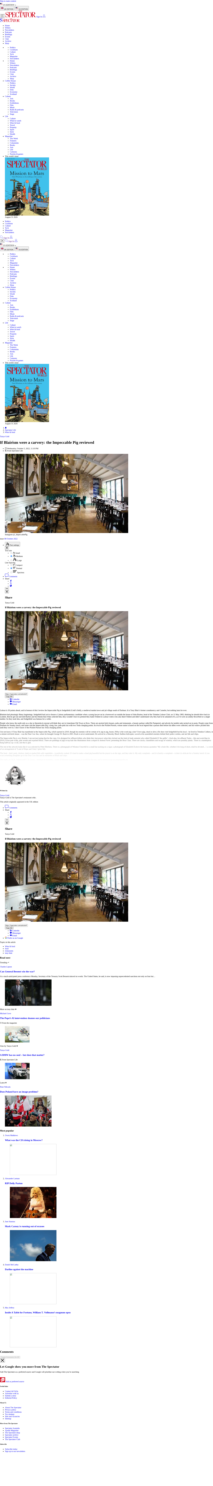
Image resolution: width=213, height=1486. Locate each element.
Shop (7, 43)
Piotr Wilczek (5, 1087)
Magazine (14, 56)
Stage (12, 114)
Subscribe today (11, 1449)
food (7, 949)
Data (12, 90)
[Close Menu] (2, 241)
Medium (19, 556)
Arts (11, 99)
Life (6, 116)
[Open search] (1, 238)
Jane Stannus (10, 1221)
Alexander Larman (12, 1178)
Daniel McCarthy (11, 1265)
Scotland (13, 94)
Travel (12, 125)
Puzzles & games (16, 154)
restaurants (9, 951)
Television (14, 112)
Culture (13, 52)
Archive (8, 41)
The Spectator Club (12, 1439)
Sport (12, 130)
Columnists (14, 143)
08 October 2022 (11, 539)
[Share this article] (7, 588)
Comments (12, 576)
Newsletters (9, 30)
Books (12, 101)
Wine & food (15, 123)
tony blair (8, 953)
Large (19, 560)
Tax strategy (9, 1414)
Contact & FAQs (11, 1391)
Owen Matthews (11, 1135)
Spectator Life (10, 430)
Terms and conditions (13, 1412)
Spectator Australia (12, 1428)
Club (7, 39)
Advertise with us (12, 1393)
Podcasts (8, 32)
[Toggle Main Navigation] (2, 16)
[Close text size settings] (7, 548)
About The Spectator (13, 1407)
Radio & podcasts (17, 110)
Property (13, 127)
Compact (18, 565)
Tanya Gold (4, 795)
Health (12, 134)
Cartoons (13, 152)
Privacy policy (10, 1410)
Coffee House (10, 81)
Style (12, 132)
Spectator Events (11, 1437)
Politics (13, 47)
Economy (13, 92)
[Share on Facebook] (11, 581)
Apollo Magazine (11, 1430)
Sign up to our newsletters (15, 1451)
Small (17, 553)
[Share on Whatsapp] (11, 586)
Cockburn (14, 50)
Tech (12, 54)
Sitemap (8, 1419)
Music (12, 107)
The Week (14, 138)
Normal (19, 568)
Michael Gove (5, 1013)
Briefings (8, 34)
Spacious (20, 572)
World (12, 87)
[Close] (2, 1361)
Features (13, 141)
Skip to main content (8, 1)
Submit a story (10, 1396)
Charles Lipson (6, 967)
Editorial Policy (11, 1398)
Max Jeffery (9, 1308)
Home (7, 26)
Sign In (39, 17)
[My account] (44, 17)
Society (13, 85)
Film (11, 105)
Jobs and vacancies (12, 1416)
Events (7, 37)
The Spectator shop (12, 1433)
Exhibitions (14, 103)
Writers (7, 28)
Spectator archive (11, 1435)
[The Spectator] (20, 17)
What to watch (15, 121)
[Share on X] (11, 584)
